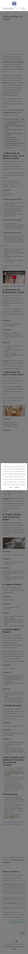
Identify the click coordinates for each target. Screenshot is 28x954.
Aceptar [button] (10, 487)
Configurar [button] (17, 487)
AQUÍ (17, 476)
